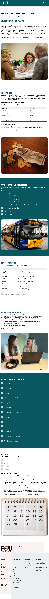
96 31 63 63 (4, 566)
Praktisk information (16, 567)
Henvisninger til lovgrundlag (18, 584)
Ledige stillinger (16, 582)
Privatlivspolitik (27, 564)
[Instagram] (6, 585)
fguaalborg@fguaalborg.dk (6, 576)
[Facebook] (2, 585)
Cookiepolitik (27, 562)
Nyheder (14, 571)
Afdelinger (15, 565)
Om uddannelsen (16, 564)
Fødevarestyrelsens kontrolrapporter (16, 586)
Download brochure (17, 580)
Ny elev (14, 562)
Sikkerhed (27, 559)
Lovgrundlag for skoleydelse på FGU (8, 133)
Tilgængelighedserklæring (29, 565)
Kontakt (14, 573)
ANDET (14, 575)
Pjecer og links (16, 578)
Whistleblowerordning (28, 567)
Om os (14, 569)
